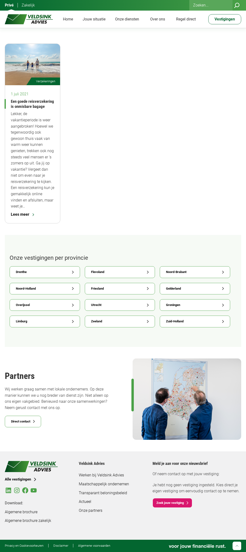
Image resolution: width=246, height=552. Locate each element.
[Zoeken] (237, 5)
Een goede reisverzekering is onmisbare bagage (32, 104)
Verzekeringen (45, 81)
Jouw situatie (94, 19)
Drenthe (21, 272)
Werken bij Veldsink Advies (101, 475)
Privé (9, 5)
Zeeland (96, 321)
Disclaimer (60, 545)
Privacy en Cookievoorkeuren (24, 545)
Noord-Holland (26, 288)
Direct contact (20, 421)
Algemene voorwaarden (94, 545)
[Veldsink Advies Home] (29, 19)
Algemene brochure (21, 512)
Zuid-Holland (175, 321)
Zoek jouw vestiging (170, 503)
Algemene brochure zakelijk (28, 520)
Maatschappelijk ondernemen (104, 484)
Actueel (85, 501)
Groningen (173, 305)
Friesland (97, 288)
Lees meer (20, 214)
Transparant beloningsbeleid (103, 493)
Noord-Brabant (176, 272)
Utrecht (96, 305)
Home (68, 19)
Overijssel (23, 305)
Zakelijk (28, 5)
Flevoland (97, 272)
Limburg (21, 321)
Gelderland (173, 288)
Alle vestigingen (18, 479)
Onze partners (90, 510)
